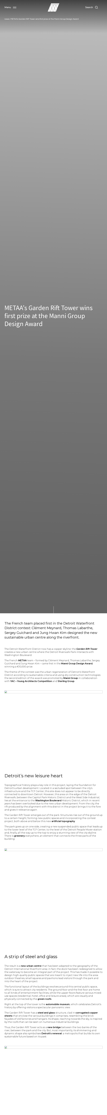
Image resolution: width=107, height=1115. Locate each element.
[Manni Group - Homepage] (53, 7)
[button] (10, 7)
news (7, 19)
